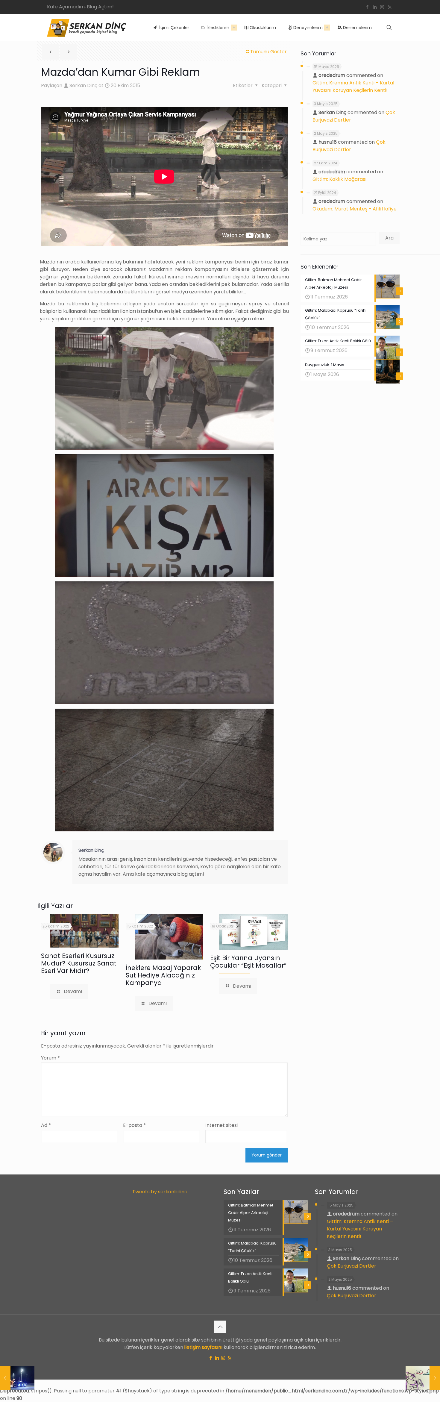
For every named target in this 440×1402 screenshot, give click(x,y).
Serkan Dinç (83, 85)
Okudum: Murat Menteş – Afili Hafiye (354, 208)
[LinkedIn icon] (374, 7)
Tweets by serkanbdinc (159, 1191)
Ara (389, 237)
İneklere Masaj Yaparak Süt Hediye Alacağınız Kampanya (163, 975)
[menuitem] (234, 28)
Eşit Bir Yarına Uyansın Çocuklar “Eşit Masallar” (248, 962)
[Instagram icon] (382, 7)
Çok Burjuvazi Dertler (351, 1265)
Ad (46, 1125)
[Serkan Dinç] (86, 27)
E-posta (134, 1125)
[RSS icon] (389, 7)
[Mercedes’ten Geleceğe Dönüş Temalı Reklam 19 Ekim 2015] (17, 1378)
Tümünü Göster (268, 51)
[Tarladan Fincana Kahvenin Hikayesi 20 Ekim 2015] (423, 1378)
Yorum (50, 1057)
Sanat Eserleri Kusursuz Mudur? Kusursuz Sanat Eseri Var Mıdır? (78, 963)
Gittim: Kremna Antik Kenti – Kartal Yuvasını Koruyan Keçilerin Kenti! (360, 1229)
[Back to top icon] (220, 1327)
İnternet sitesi (221, 1125)
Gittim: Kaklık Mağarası (339, 179)
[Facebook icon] (367, 7)
